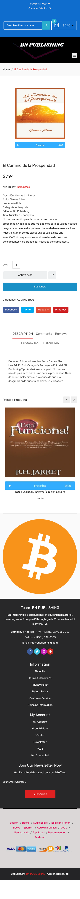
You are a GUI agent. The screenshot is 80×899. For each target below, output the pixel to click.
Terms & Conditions (40, 678)
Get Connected (40, 755)
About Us (40, 671)
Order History (40, 728)
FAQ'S (40, 748)
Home (6, 69)
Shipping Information (40, 705)
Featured (40, 837)
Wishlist (43, 8)
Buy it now (40, 286)
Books (25, 822)
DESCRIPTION (22, 334)
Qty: (5, 265)
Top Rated (38, 832)
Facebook (11, 309)
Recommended (57, 832)
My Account (40, 721)
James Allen (17, 199)
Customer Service (40, 698)
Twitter (27, 309)
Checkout (33, 8)
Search (14, 822)
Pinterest (60, 309)
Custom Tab (30, 343)
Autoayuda (21, 207)
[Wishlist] (52, 275)
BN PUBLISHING (36, 873)
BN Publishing (21, 211)
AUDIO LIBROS (25, 299)
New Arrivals (21, 832)
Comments (44, 334)
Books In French (61, 822)
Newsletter (40, 742)
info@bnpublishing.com (44, 642)
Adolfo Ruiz (14, 203)
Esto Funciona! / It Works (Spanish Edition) (40, 491)
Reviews (61, 334)
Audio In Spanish (47, 827)
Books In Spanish (23, 827)
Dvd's (63, 827)
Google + (43, 309)
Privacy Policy (40, 684)
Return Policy (40, 691)
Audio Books (40, 822)
